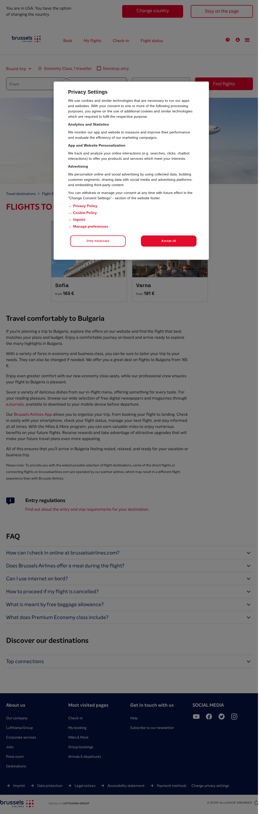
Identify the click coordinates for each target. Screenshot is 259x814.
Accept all (168, 240)
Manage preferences (90, 226)
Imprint (79, 219)
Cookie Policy (85, 213)
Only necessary (98, 240)
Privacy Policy (85, 206)
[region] (131, 171)
